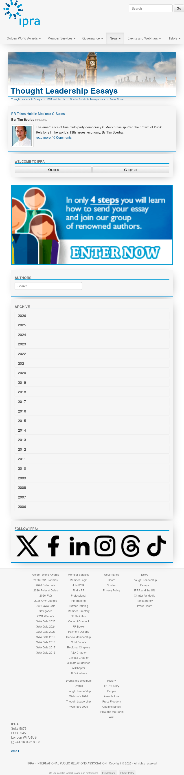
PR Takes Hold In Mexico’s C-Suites (38, 113)
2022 (22, 353)
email (15, 751)
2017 (22, 401)
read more (43, 137)
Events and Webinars (143, 38)
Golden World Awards (23, 38)
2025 (22, 324)
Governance (91, 38)
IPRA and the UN (56, 99)
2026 (22, 315)
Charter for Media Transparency (87, 99)
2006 (22, 506)
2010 (22, 468)
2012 (22, 449)
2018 (22, 391)
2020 (22, 372)
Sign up (132, 169)
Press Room (116, 99)
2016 (22, 411)
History (173, 38)
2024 (22, 334)
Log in (54, 169)
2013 (22, 439)
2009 (22, 478)
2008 (22, 487)
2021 (22, 363)
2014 (22, 430)
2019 (22, 382)
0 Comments (62, 137)
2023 (22, 344)
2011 (22, 458)
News (114, 38)
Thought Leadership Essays (26, 99)
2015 (22, 420)
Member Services (60, 38)
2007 (22, 497)
